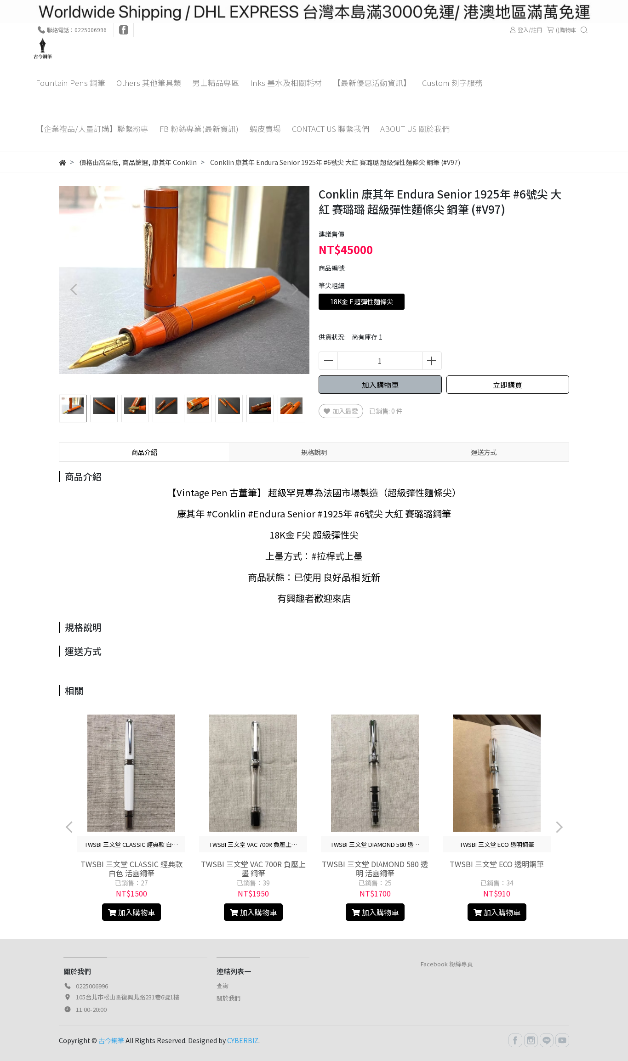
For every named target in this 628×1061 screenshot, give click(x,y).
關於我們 (228, 997)
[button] (294, 289)
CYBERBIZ (242, 1040)
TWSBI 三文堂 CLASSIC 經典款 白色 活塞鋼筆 (131, 868)
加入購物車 (380, 384)
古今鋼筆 (111, 1040)
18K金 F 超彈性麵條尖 (361, 301)
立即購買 (507, 384)
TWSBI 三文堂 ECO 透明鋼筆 (497, 863)
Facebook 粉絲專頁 (447, 963)
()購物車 (566, 30)
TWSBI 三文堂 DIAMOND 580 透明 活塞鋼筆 (375, 868)
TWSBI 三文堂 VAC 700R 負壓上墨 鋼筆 (253, 868)
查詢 (222, 985)
